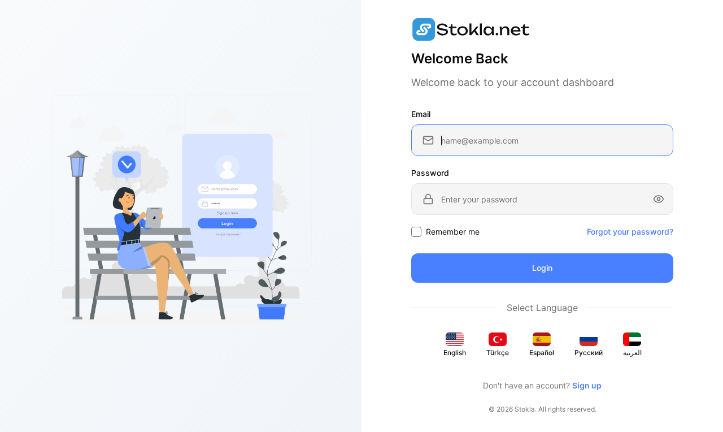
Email (420, 114)
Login (542, 268)
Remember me (453, 231)
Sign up (587, 385)
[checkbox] (416, 232)
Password (430, 173)
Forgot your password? (630, 231)
